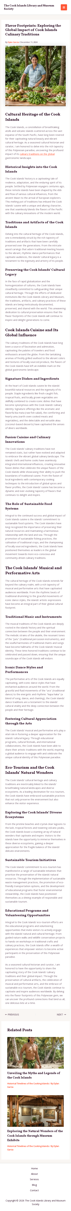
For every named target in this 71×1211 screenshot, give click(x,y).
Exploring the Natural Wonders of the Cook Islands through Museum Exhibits (35, 1135)
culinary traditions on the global (37, 154)
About (34, 1173)
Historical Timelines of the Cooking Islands (28, 1083)
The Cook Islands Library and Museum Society (29, 7)
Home (34, 1168)
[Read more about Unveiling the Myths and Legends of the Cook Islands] (35, 1052)
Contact (34, 1190)
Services (34, 1179)
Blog (34, 1184)
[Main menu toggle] (64, 7)
